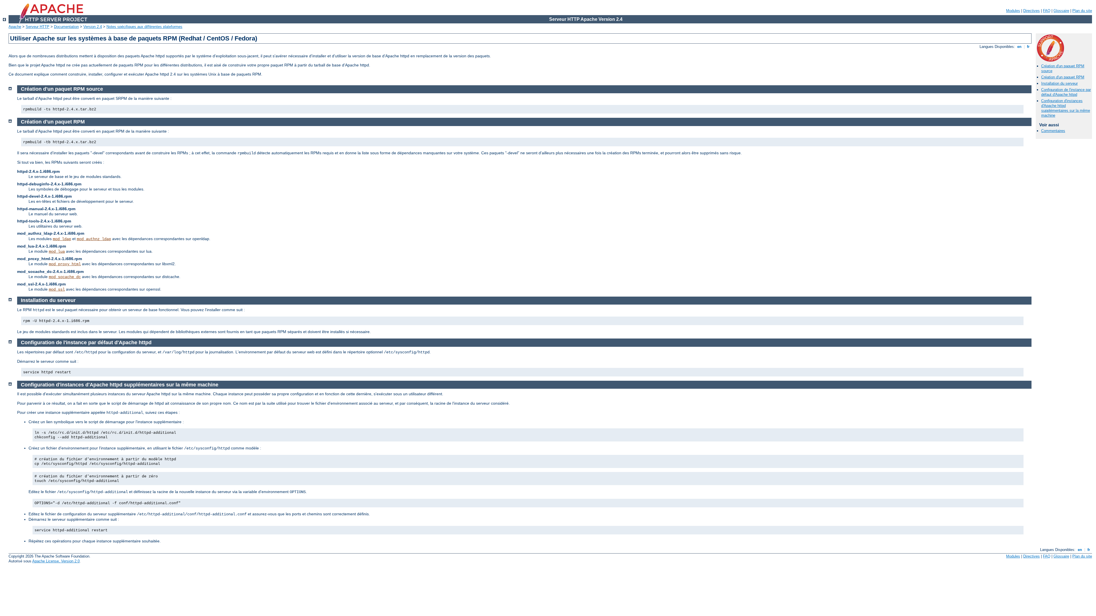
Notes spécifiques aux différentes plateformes (144, 27)
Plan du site (1082, 11)
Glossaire (1061, 11)
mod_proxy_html (65, 264)
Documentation (66, 27)
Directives (1031, 11)
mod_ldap (62, 239)
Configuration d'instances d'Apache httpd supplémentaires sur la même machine (1065, 108)
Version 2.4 (92, 27)
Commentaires (1053, 131)
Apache (15, 27)
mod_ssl (57, 289)
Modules (1013, 11)
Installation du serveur (1059, 83)
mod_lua (57, 251)
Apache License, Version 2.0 (56, 561)
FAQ (1046, 11)
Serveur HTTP (37, 27)
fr (1028, 46)
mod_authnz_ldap (94, 239)
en (1019, 46)
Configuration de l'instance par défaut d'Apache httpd (1066, 92)
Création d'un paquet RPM (1062, 77)
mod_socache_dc (65, 277)
